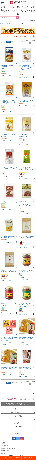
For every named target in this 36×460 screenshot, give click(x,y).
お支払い (18, 409)
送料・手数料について (18, 412)
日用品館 (18, 457)
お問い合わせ (4, 445)
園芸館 (25, 457)
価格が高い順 (22, 42)
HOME (1, 23)
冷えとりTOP (4, 457)
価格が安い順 (14, 42)
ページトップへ (33, 393)
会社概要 (18, 434)
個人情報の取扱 (5, 451)
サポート (18, 430)
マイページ (18, 426)
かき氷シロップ (32, 458)
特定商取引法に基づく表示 (8, 448)
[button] (34, 43)
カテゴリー (18, 423)
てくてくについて (18, 419)
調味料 (10, 23)
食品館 (6, 23)
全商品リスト (4, 453)
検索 (17, 17)
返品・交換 (18, 416)
